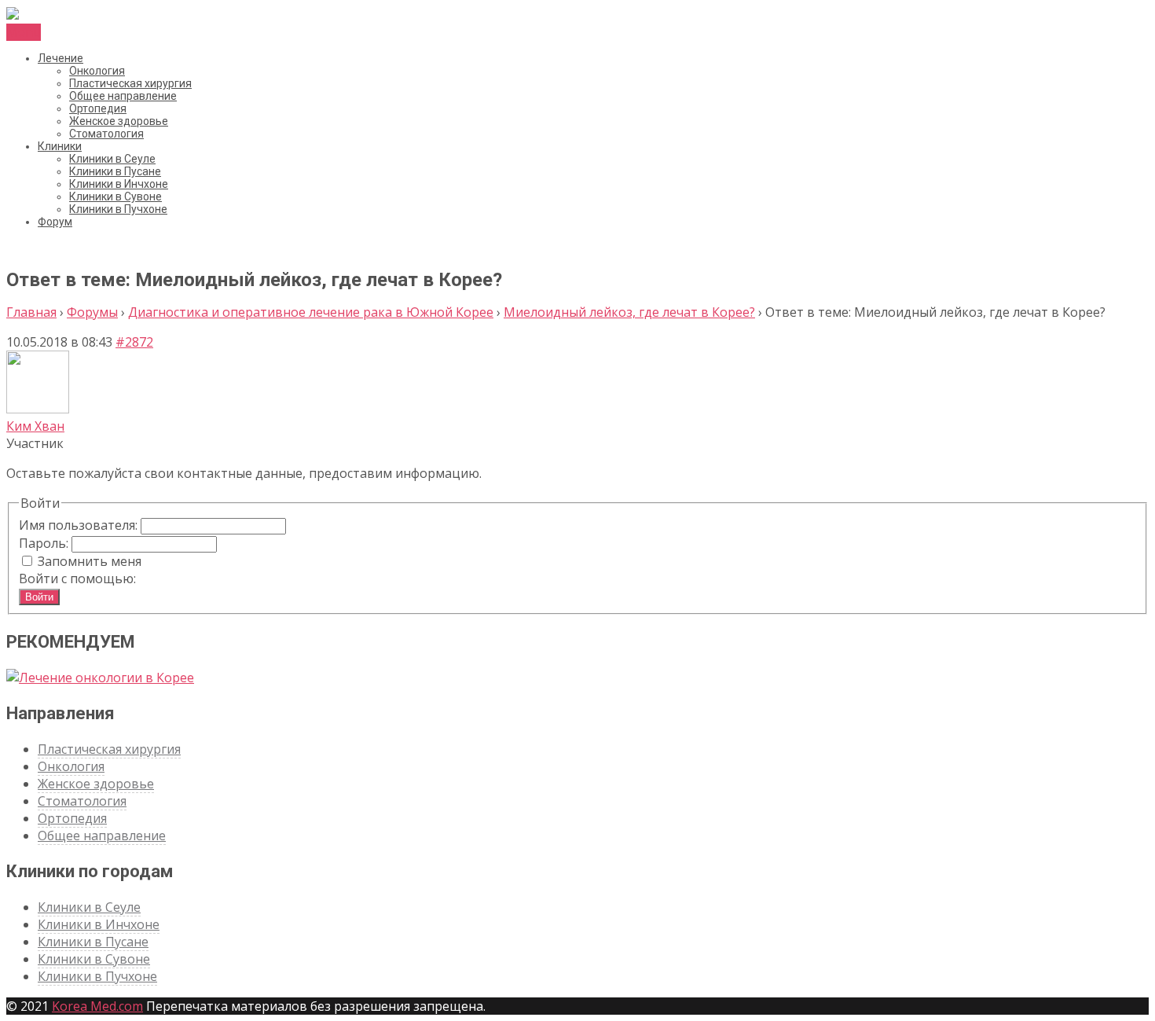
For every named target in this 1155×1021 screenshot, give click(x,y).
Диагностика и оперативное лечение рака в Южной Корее (310, 312)
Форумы (92, 312)
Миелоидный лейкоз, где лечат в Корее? (629, 312)
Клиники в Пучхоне (118, 209)
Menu (23, 32)
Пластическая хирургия (130, 83)
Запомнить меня (89, 561)
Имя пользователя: (80, 525)
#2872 (134, 342)
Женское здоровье (118, 121)
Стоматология (106, 133)
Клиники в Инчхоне (118, 184)
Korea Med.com (97, 1006)
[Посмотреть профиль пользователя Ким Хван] (37, 408)
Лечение (60, 58)
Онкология (97, 70)
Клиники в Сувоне (115, 196)
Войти (39, 597)
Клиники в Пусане (115, 171)
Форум (55, 221)
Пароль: (45, 543)
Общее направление (123, 96)
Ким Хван (35, 426)
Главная (31, 312)
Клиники (60, 146)
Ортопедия (97, 108)
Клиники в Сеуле (112, 158)
